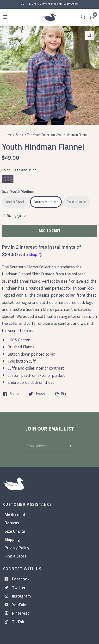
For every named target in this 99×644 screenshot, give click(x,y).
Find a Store (16, 556)
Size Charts (15, 531)
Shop (19, 134)
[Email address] (69, 446)
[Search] (83, 17)
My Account (15, 514)
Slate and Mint (8, 179)
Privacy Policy (17, 547)
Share (14, 394)
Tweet (40, 394)
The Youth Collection (41, 134)
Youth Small (15, 202)
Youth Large (76, 202)
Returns (12, 522)
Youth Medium (46, 202)
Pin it (65, 394)
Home (7, 134)
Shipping (12, 539)
